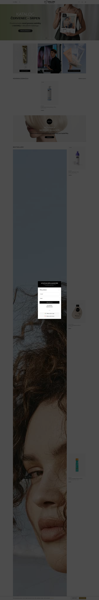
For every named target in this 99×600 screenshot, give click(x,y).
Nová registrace (49, 305)
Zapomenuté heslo (49, 306)
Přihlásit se (49, 302)
